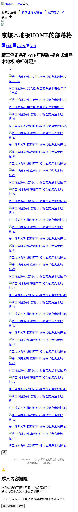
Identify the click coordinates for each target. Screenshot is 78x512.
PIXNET (26, 459)
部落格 (21, 46)
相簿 (9, 46)
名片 (33, 46)
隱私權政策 (32, 463)
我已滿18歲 (9, 506)
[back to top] (4, 452)
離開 (21, 506)
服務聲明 (46, 463)
